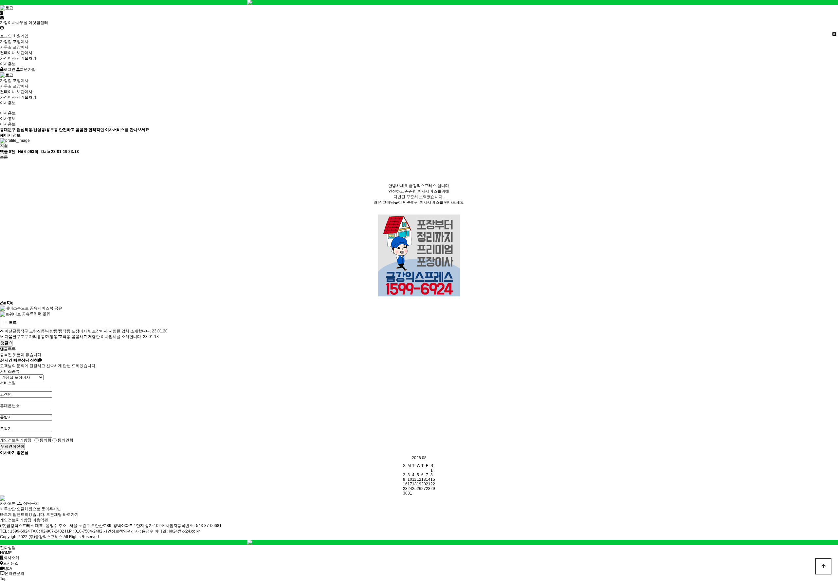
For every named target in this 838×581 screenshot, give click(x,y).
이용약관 (40, 520)
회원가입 (20, 36)
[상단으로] (823, 566)
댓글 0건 (7, 151)
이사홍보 (8, 64)
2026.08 (419, 458)
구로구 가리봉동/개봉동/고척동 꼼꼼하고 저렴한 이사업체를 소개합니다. (79, 336)
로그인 (6, 36)
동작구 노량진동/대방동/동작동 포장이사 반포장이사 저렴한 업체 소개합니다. (83, 331)
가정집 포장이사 (14, 41)
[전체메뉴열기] (2, 13)
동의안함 (65, 440)
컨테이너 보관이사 (16, 52)
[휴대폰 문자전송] (2, 17)
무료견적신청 (12, 446)
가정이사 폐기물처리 (18, 58)
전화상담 (8, 547)
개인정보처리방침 (15, 520)
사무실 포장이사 (14, 47)
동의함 (45, 440)
